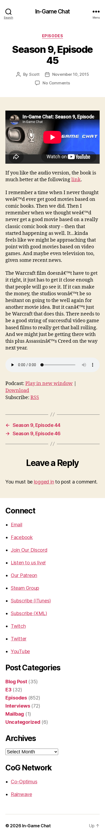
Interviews (17, 706)
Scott (34, 74)
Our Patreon (24, 575)
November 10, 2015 (70, 74)
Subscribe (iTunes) (31, 600)
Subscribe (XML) (29, 613)
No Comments (56, 82)
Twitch (18, 626)
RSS (34, 398)
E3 (8, 689)
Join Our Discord (29, 550)
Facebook (22, 537)
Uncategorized (22, 722)
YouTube (20, 651)
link (76, 180)
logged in (44, 482)
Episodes (52, 35)
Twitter (18, 639)
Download (17, 390)
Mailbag (14, 714)
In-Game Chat (52, 11)
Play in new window (49, 383)
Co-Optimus (24, 781)
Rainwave (21, 794)
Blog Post (16, 681)
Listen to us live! (28, 562)
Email (16, 524)
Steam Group (25, 588)
